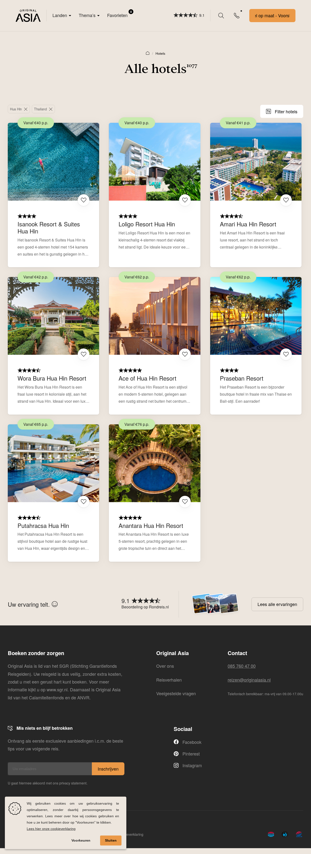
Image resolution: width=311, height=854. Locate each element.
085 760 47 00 (242, 666)
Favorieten (119, 13)
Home (148, 53)
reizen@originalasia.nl (249, 679)
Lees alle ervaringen (277, 604)
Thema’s (87, 15)
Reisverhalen (169, 679)
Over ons (165, 666)
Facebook (191, 742)
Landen (59, 15)
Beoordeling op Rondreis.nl (145, 607)
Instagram (192, 765)
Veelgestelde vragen (176, 693)
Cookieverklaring (130, 834)
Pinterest (191, 753)
